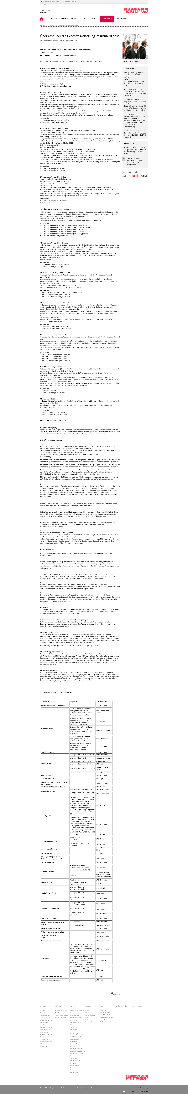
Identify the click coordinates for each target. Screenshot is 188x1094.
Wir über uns (53, 25)
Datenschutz (65, 1088)
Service (73, 1006)
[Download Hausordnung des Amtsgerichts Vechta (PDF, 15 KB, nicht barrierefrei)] (125, 159)
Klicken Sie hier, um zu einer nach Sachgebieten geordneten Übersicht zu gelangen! (71, 61)
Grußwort (43, 1010)
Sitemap (42, 1044)
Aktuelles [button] (63, 18)
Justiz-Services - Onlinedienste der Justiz (75, 1022)
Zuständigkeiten (45, 1017)
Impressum (43, 1046)
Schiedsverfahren (75, 1036)
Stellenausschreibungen (107, 1017)
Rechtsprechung (121, 18)
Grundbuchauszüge (76, 1044)
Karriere (103, 1006)
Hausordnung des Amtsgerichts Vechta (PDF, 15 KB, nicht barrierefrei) (134, 161)
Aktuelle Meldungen (61, 1017)
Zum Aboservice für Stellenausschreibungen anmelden (107, 1022)
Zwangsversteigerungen (77, 1051)
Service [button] (73, 18)
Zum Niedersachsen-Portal (51, 1)
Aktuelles (58, 1006)
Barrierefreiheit (75, 1013)
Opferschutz (74, 1072)
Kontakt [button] (83, 18)
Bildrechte (44, 1088)
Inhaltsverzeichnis (87, 1088)
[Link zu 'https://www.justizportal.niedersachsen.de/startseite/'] (135, 174)
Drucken (117, 994)
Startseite (43, 25)
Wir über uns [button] (51, 18)
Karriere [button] (94, 18)
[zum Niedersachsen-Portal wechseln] (136, 13)
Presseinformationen (61, 1010)
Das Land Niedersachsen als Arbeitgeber (105, 1012)
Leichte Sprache (106, 18)
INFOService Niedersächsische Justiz (90, 1015)
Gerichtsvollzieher (45, 1029)
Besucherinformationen (77, 1010)
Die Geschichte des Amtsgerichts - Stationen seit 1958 (46, 1039)
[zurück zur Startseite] (45, 11)
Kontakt (88, 1006)
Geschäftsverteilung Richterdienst (69, 25)
